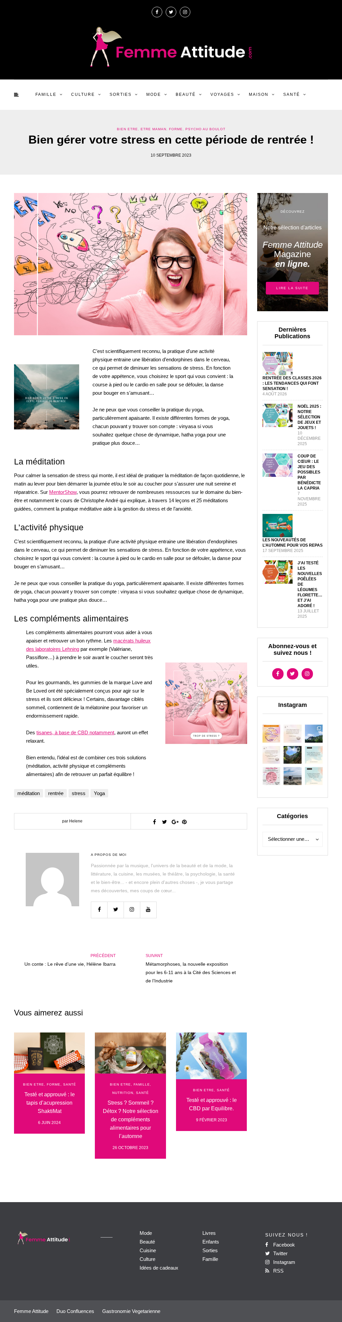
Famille (45, 94)
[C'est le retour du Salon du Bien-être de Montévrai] (272, 776)
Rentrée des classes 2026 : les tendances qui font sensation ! (292, 383)
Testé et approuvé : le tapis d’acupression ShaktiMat (49, 1103)
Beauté (186, 94)
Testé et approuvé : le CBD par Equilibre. (211, 1104)
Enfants (210, 1242)
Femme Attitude (31, 1311)
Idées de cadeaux (159, 1268)
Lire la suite (292, 288)
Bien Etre (127, 129)
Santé (291, 94)
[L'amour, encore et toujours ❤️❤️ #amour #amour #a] (272, 755)
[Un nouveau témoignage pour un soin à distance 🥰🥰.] (314, 776)
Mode (153, 94)
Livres (209, 1233)
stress (79, 793)
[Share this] (154, 821)
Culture (83, 94)
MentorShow (62, 492)
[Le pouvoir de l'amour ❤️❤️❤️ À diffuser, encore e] (314, 755)
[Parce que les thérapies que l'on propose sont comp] (272, 734)
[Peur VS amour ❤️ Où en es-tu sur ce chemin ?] (293, 734)
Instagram (283, 1262)
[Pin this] (184, 821)
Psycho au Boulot (205, 129)
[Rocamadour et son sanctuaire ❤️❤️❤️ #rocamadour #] (314, 734)
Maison (259, 94)
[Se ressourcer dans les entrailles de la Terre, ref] (293, 755)
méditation (28, 793)
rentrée (55, 793)
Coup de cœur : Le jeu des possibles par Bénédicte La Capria (309, 472)
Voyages (222, 94)
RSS (278, 1271)
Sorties (121, 94)
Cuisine (148, 1250)
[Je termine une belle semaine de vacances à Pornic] (293, 776)
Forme (176, 129)
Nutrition (122, 1093)
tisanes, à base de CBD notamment (75, 732)
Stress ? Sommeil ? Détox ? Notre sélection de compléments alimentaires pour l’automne (130, 1119)
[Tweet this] (164, 821)
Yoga (99, 793)
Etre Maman (153, 129)
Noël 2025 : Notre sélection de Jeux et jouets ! (309, 417)
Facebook (283, 1245)
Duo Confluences (75, 1311)
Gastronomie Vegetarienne (131, 1311)
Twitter (280, 1253)
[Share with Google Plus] (174, 821)
